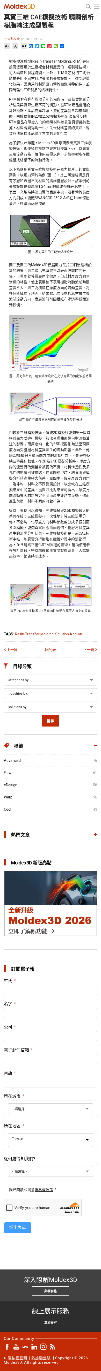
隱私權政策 (44, 1190)
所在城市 (12, 1096)
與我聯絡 (50, 1291)
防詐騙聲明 (41, 1358)
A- (7, 46)
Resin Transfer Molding (34, 634)
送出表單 (17, 1227)
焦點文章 (14, 39)
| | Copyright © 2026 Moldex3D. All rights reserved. (46, 1360)
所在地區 (12, 1126)
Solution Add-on (68, 634)
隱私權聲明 (17, 1358)
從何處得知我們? (19, 1158)
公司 (8, 1026)
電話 (8, 1073)
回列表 (50, 650)
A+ (24, 46)
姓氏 (8, 980)
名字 (8, 1003)
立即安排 (50, 1323)
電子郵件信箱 (16, 1049)
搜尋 (50, 721)
